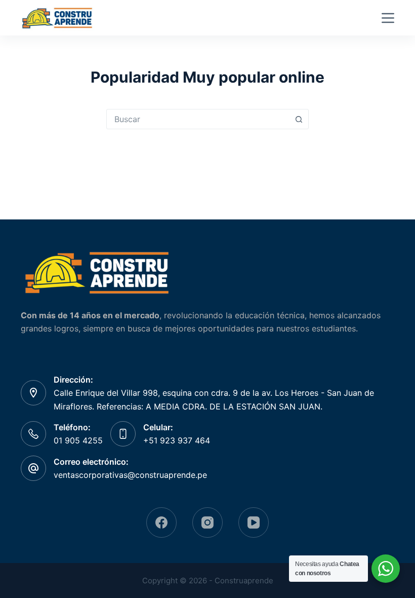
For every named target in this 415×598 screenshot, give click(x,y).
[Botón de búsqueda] (298, 119)
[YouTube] (253, 522)
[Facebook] (161, 522)
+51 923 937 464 (176, 440)
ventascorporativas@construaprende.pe (130, 475)
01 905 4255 (78, 440)
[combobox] (198, 119)
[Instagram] (207, 522)
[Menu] (388, 18)
